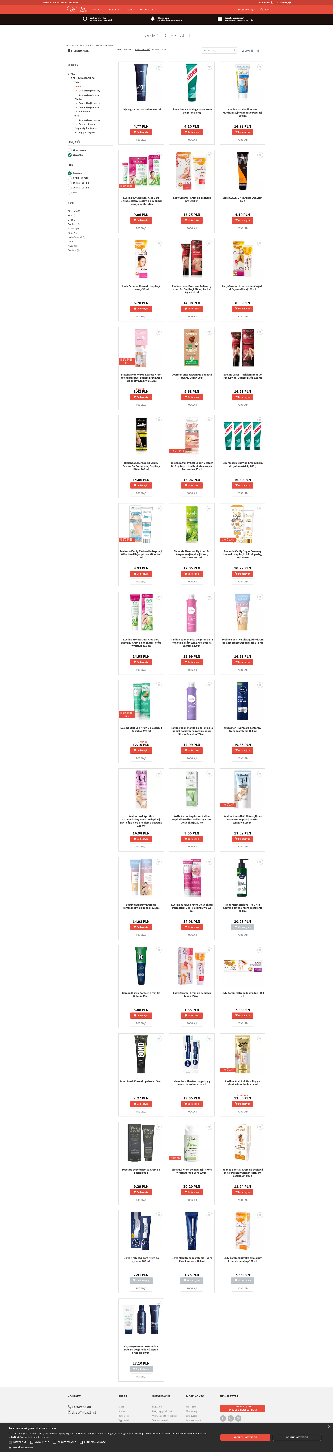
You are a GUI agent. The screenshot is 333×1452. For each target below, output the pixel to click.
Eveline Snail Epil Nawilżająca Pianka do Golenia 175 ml (242, 1082)
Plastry (78, 99)
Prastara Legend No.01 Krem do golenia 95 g (141, 1171)
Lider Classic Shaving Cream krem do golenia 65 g (192, 111)
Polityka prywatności (162, 1411)
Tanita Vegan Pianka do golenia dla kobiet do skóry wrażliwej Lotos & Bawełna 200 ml (192, 642)
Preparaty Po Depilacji (86, 128)
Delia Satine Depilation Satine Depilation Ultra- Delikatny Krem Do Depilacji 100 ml (192, 819)
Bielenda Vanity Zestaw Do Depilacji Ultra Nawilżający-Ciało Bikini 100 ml (141, 554)
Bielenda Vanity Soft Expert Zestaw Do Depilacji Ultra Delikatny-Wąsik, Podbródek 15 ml (192, 466)
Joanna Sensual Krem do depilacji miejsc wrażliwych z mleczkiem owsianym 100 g (243, 1172)
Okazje (96, 9)
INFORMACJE (147, 9)
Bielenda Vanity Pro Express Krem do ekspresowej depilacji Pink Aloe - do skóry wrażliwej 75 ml (141, 377)
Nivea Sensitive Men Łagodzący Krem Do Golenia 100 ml (191, 1082)
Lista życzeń (191, 1415)
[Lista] (258, 50)
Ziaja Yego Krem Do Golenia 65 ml (141, 109)
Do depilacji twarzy (89, 90)
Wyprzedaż (123, 1420)
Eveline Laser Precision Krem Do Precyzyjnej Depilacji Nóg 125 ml (242, 376)
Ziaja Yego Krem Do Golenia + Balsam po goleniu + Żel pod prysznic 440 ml (141, 1349)
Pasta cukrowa (87, 124)
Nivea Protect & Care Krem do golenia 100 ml (141, 1259)
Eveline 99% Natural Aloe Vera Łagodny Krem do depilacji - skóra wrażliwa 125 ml (141, 642)
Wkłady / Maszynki (84, 132)
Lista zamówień (193, 1420)
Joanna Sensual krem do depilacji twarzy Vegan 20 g (192, 376)
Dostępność (74, 142)
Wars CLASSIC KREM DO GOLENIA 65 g (242, 199)
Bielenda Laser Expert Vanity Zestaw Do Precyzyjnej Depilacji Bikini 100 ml (141, 466)
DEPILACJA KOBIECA (83, 78)
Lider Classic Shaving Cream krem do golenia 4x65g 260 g (243, 464)
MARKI (130, 9)
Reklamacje (123, 1415)
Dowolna (77, 173)
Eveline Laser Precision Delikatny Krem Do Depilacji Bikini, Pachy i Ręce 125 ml (192, 289)
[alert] (166, 1437)
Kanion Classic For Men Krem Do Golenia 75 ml (141, 994)
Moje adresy (191, 1411)
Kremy (78, 86)
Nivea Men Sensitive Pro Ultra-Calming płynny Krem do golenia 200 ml (242, 908)
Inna (74, 192)
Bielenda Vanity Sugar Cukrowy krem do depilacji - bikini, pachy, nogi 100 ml (242, 554)
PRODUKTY (114, 9)
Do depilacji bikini (89, 94)
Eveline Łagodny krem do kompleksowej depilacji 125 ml (141, 906)
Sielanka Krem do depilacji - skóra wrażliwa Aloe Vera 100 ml (192, 1171)
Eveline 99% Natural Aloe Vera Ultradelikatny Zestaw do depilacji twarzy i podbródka (141, 201)
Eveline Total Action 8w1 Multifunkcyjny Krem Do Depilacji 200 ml (242, 112)
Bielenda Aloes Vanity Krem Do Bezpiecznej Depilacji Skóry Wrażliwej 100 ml (192, 554)
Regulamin (157, 1406)
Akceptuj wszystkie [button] (245, 1437)
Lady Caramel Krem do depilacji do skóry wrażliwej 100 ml (242, 287)
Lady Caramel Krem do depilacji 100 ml (242, 994)
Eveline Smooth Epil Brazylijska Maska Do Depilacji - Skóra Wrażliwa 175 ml (243, 819)
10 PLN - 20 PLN (80, 182)
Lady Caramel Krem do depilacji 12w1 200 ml (192, 199)
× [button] (329, 1426)
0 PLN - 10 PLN (80, 177)
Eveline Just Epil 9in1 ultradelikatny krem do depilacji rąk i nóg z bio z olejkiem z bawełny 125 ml (141, 820)
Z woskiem (85, 111)
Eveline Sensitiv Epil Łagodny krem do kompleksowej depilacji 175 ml (243, 641)
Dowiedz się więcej (40, 1436)
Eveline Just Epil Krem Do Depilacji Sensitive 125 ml (141, 729)
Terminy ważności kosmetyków (160, 1422)
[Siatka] (252, 50)
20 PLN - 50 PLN (80, 187)
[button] (111, 1447)
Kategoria (73, 65)
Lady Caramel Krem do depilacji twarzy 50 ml (141, 287)
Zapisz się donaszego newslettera (242, 1408)
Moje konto (191, 1406)
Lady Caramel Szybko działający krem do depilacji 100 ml (243, 1259)
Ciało (72, 73)
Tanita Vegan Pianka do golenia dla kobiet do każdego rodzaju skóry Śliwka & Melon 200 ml (192, 731)
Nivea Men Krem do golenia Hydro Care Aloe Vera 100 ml (192, 1259)
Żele (76, 82)
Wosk (77, 115)
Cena (70, 165)
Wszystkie (77, 154)
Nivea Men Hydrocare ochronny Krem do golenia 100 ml (242, 729)
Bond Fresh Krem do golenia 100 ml (141, 1081)
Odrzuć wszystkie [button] (297, 1437)
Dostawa (122, 1411)
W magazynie (79, 149)
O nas (121, 1406)
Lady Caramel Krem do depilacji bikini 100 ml (192, 994)
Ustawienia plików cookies (164, 1415)
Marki (71, 202)
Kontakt (74, 1396)
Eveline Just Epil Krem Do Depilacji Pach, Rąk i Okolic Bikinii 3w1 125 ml (192, 908)
